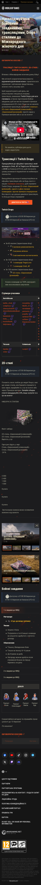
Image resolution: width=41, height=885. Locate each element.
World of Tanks (10, 8)
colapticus (7, 306)
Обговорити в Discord (11, 60)
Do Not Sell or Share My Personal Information (16, 823)
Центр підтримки (9, 779)
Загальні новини (21, 15)
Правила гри (7, 813)
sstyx (5, 352)
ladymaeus (7, 324)
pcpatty (25, 314)
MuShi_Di (26, 306)
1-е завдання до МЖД (11, 610)
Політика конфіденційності (14, 804)
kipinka (5, 349)
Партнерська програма (12, 788)
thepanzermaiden (29, 322)
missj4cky (26, 303)
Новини (11, 15)
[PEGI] (14, 846)
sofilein (25, 319)
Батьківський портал (11, 808)
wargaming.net (11, 832)
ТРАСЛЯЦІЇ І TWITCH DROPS (15, 68)
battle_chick (7, 303)
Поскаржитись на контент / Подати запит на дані (20, 794)
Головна (4, 15)
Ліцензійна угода (9, 799)
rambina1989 (27, 317)
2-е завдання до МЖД (11, 671)
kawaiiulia (6, 316)
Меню (38, 8)
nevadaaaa (26, 308)
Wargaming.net (13, 881)
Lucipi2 (25, 349)
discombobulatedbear (11, 311)
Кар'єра (5, 817)
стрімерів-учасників (15, 184)
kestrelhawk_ (8, 321)
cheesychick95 (9, 308)
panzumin (26, 311)
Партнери (6, 784)
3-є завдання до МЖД (11, 677)
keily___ (6, 319)
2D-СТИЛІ (33, 68)
